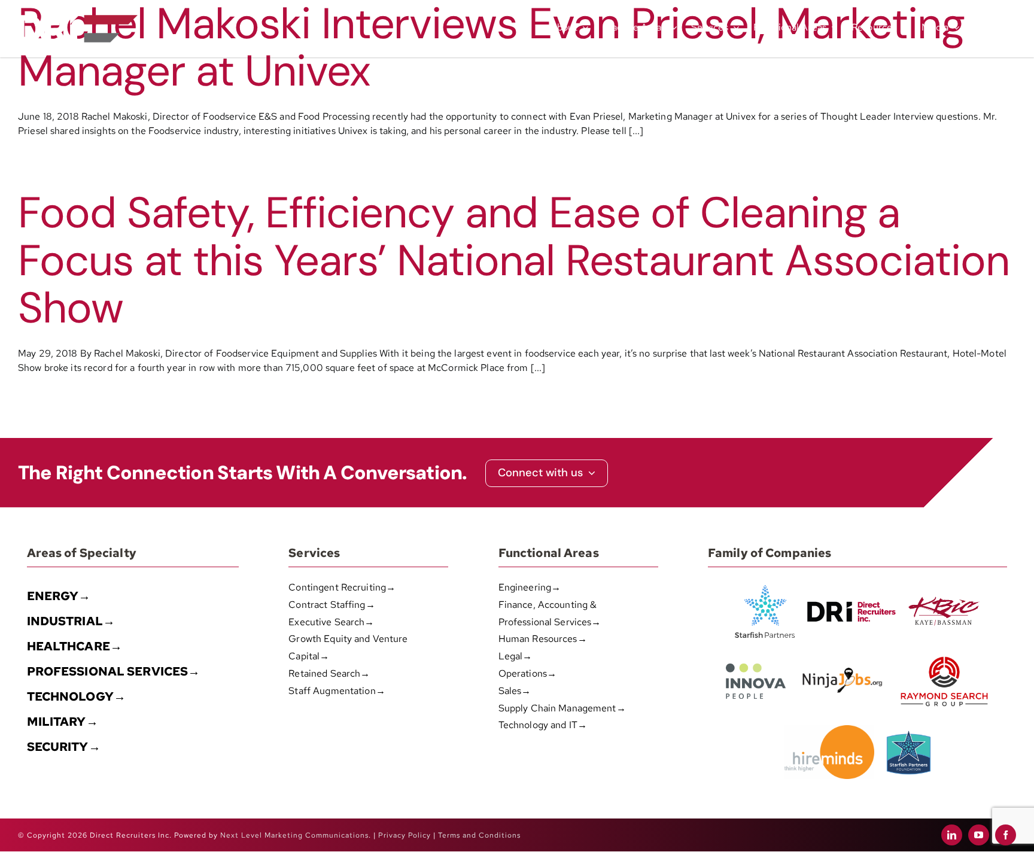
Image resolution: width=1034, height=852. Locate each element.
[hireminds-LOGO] (829, 729)
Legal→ (515, 656)
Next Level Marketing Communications (294, 835)
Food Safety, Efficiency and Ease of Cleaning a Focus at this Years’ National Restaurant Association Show (513, 260)
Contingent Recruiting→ (342, 587)
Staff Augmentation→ (336, 690)
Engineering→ (529, 587)
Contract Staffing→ (331, 604)
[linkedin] (951, 834)
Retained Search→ (329, 673)
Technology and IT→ (542, 725)
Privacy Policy (404, 835)
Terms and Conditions (479, 835)
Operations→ (527, 673)
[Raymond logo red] (944, 654)
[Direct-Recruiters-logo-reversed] (78, 19)
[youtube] (978, 834)
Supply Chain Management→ (562, 708)
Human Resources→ (542, 638)
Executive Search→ (331, 622)
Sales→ (514, 690)
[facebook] (1005, 834)
